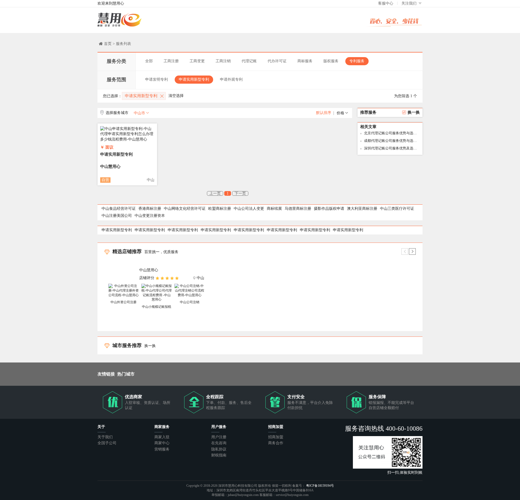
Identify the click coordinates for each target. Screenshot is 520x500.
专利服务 (357, 61)
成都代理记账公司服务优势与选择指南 (392, 141)
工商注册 (171, 61)
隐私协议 (218, 449)
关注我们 (409, 3)
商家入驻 (162, 437)
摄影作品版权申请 (329, 209)
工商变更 (197, 61)
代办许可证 (277, 61)
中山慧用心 (110, 166)
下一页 (240, 193)
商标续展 (274, 209)
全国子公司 (107, 443)
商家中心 (162, 443)
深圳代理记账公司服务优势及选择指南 (392, 148)
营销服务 (162, 449)
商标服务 (305, 61)
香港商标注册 (149, 209)
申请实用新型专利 (194, 79)
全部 (149, 61)
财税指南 (218, 455)
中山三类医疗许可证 (397, 209)
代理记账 (249, 61)
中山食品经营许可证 (119, 209)
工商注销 (223, 61)
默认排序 (323, 113)
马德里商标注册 (298, 209)
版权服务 (331, 61)
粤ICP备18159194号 (320, 486)
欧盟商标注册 (219, 209)
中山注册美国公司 (117, 216)
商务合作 (275, 443)
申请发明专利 (156, 79)
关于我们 (105, 437)
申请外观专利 (231, 79)
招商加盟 (275, 437)
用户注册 (218, 437)
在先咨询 (218, 443)
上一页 (215, 193)
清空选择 (176, 96)
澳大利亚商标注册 (362, 209)
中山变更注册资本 (150, 216)
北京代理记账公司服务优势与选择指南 (392, 133)
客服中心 (385, 3)
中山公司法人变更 (249, 209)
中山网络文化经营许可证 (185, 209)
